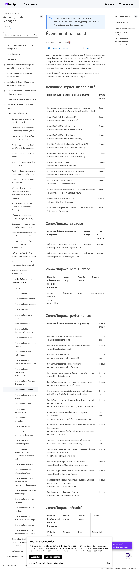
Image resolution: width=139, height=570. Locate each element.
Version (7, 26)
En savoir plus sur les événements (20, 272)
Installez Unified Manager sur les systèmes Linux (20, 75)
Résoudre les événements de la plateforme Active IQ (24, 234)
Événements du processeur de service (24, 433)
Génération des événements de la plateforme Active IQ (23, 225)
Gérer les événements (18, 113)
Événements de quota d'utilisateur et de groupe (25, 518)
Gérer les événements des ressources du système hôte (24, 263)
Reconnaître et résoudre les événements (23, 164)
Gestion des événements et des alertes (20, 106)
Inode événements (22, 323)
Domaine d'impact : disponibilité (122, 23)
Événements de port (23, 403)
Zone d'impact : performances (122, 39)
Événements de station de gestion (25, 344)
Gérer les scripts (16, 556)
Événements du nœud (24, 389)
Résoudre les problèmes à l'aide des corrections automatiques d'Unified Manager (23, 193)
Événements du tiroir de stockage (24, 500)
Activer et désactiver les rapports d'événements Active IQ (22, 206)
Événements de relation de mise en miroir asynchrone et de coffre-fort (25, 454)
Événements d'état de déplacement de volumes (25, 532)
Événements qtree (22, 426)
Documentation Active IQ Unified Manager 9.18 (20, 47)
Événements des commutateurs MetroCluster (21, 372)
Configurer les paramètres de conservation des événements (24, 244)
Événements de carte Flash (23, 316)
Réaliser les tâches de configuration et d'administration (21, 92)
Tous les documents (10, 13)
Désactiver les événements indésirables (23, 181)
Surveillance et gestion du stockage (21, 99)
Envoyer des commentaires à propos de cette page (118, 568)
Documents (30, 4)
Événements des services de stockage (25, 492)
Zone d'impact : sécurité (125, 45)
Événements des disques (25, 298)
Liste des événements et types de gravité (22, 281)
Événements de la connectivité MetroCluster (25, 362)
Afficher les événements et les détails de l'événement (23, 146)
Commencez (12, 59)
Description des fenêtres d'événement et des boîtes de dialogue (23, 542)
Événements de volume (24, 525)
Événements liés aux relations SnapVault (23, 471)
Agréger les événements (25, 288)
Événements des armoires (25, 304)
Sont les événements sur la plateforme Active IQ (23, 120)
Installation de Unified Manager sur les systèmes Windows (20, 83)
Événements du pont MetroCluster (23, 353)
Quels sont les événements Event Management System (23, 129)
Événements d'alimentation (20, 411)
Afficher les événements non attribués (23, 155)
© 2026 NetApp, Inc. (10, 565)
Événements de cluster (24, 293)
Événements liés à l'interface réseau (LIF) (24, 330)
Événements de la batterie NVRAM (25, 396)
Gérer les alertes (16, 551)
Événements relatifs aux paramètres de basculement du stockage (25, 481)
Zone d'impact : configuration (121, 33)
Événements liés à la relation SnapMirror (23, 442)
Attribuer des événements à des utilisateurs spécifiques (23, 172)
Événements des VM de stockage (24, 509)
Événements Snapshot (24, 464)
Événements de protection (21, 419)
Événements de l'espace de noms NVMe (25, 382)
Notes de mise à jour (15, 54)
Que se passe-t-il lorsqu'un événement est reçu (23, 138)
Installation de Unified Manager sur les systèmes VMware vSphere (20, 66)
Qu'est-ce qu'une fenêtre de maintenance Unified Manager (24, 255)
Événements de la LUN (24, 337)
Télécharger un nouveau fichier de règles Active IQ (22, 217)
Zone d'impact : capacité (125, 28)
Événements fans (22, 309)
